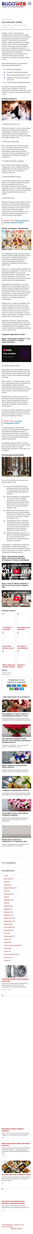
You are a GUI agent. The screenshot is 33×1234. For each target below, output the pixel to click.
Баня (5, 882)
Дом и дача (7, 894)
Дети (5, 891)
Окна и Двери (8, 927)
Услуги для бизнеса (10, 954)
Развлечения (8, 936)
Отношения (5, 27)
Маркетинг (7, 912)
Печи (5, 933)
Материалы (7, 915)
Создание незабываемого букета (15, 790)
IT (4, 876)
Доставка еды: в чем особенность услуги (16, 1174)
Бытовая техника (9, 888)
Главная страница (6, 19)
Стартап (6, 942)
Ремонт (6, 939)
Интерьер (7, 906)
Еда (5, 897)
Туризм (6, 948)
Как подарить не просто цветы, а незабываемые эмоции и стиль (15, 715)
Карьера (6, 909)
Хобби (6, 960)
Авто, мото (7, 879)
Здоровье (7, 900)
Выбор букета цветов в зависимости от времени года (14, 840)
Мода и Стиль (8, 918)
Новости (6, 924)
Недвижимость (8, 921)
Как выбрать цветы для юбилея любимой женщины (15, 814)
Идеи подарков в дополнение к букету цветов (14, 766)
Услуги (6, 951)
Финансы (7, 957)
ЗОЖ (5, 903)
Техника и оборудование (11, 945)
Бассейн (6, 885)
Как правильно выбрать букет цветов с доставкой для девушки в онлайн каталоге (16, 740)
